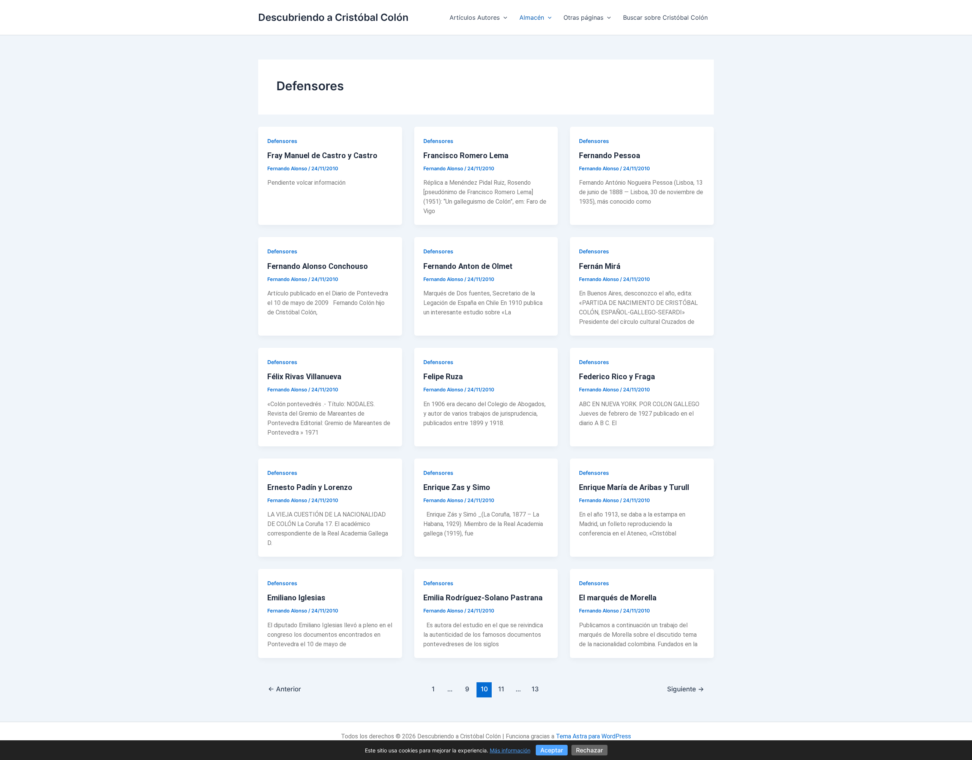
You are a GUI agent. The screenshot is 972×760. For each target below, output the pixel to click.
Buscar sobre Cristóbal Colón (665, 17)
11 (501, 689)
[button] (503, 17)
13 (535, 689)
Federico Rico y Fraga (617, 376)
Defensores (282, 141)
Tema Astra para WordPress (593, 736)
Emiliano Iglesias (296, 597)
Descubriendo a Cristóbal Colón (333, 17)
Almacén (531, 17)
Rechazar (589, 750)
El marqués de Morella (617, 597)
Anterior (284, 689)
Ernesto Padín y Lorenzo (309, 487)
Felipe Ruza (443, 376)
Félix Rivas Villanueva (304, 376)
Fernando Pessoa (609, 155)
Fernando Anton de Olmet (468, 266)
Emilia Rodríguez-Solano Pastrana (483, 597)
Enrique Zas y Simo (456, 487)
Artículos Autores (475, 17)
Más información (510, 750)
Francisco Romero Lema (465, 155)
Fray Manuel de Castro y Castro (322, 155)
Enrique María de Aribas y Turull (634, 487)
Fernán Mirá (599, 266)
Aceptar (551, 750)
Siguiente (685, 689)
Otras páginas (583, 17)
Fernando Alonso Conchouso (317, 266)
